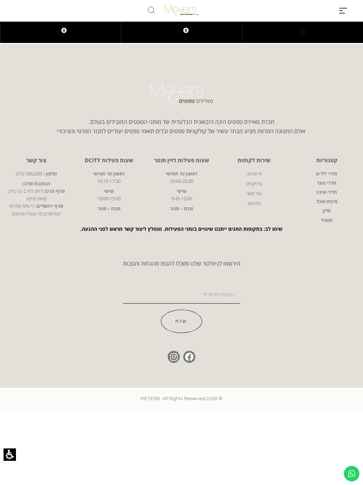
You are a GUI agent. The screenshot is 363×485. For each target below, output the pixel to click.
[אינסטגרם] (174, 357)
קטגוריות (326, 160)
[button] (343, 10)
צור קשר (36, 160)
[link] (182, 32)
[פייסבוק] (189, 357)
